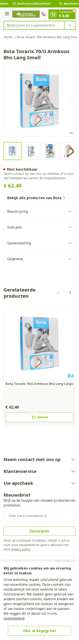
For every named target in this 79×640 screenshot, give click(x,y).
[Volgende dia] (70, 292)
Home (8, 37)
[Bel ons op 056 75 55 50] (43, 14)
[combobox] (34, 25)
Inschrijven (39, 531)
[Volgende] (70, 100)
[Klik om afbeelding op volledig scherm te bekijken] (39, 101)
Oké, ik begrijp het (39, 630)
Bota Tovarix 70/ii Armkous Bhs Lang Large (39, 384)
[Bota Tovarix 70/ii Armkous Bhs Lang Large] (39, 343)
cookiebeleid (14, 618)
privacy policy (20, 549)
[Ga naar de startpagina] (26, 14)
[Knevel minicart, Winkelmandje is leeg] (53, 14)
